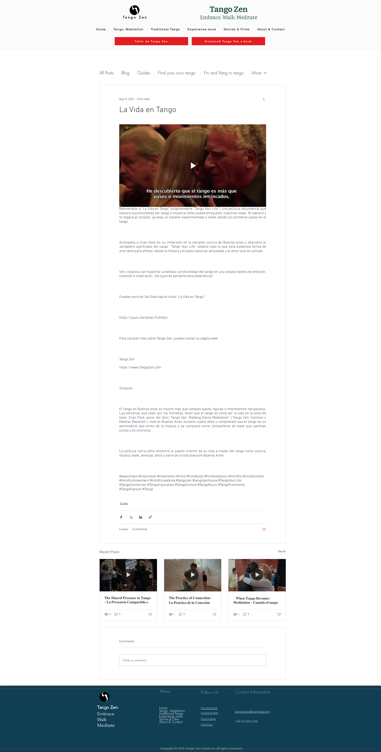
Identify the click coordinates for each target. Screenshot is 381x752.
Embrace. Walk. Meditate (228, 18)
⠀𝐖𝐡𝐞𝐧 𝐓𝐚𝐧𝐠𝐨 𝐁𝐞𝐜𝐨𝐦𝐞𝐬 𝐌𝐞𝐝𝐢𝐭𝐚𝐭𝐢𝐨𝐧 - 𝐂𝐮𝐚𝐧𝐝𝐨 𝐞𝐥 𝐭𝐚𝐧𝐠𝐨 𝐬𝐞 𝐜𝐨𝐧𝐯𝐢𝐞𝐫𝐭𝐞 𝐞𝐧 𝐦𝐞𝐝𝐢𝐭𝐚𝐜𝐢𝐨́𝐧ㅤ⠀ (255, 601)
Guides (143, 73)
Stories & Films (169, 719)
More (256, 73)
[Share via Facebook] (121, 517)
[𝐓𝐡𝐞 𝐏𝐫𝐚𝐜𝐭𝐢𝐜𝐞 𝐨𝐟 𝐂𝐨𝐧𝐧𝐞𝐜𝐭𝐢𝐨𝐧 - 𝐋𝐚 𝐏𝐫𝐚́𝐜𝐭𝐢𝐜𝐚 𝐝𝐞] (192, 575)
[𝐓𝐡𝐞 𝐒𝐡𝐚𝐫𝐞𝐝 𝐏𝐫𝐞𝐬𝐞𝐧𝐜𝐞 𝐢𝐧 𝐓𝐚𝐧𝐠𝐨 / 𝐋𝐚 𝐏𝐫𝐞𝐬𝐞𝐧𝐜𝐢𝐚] (128, 575)
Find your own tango (176, 73)
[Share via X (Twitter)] (131, 517)
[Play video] (192, 165)
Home (163, 708)
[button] (202, 29)
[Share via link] (150, 517)
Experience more (171, 716)
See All (282, 551)
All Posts (106, 73)
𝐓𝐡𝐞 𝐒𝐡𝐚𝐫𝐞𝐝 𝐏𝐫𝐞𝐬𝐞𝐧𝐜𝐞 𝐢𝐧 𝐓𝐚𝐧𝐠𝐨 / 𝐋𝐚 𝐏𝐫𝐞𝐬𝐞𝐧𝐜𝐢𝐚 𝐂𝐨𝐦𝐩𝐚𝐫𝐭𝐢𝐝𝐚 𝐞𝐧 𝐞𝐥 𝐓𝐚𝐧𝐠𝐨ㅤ (127, 600)
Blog (125, 73)
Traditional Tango (171, 713)
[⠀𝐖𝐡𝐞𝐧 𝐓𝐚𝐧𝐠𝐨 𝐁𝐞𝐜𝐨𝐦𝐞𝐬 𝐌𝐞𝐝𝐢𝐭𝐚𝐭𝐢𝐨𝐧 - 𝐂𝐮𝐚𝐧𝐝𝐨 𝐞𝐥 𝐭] (257, 575)
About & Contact (171, 721)
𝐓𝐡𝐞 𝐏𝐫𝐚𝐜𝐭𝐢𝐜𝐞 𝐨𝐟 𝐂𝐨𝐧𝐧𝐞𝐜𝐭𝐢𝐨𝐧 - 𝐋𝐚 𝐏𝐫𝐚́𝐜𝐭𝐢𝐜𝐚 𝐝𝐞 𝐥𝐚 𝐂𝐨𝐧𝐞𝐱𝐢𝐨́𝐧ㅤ (190, 600)
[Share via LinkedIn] (140, 517)
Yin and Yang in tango (223, 73)
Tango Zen (229, 9)
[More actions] (263, 99)
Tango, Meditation (172, 710)
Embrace (105, 714)
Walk (102, 719)
